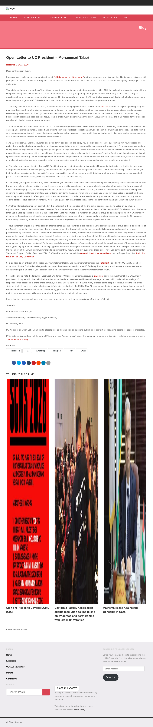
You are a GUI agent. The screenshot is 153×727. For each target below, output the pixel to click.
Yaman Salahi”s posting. (17, 339)
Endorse (14, 18)
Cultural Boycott (60, 18)
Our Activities (110, 18)
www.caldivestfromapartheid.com (95, 253)
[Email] (48, 363)
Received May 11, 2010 (17, 65)
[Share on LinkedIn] (43, 363)
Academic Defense (86, 18)
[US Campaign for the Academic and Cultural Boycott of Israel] (10, 8)
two (102, 106)
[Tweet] (19, 363)
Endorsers (11, 661)
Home (9, 655)
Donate (127, 18)
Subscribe (110, 677)
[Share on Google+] (24, 363)
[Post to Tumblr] (29, 363)
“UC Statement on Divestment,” (69, 77)
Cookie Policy (78, 709)
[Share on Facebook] (14, 363)
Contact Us (11, 679)
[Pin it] (34, 363)
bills (106, 106)
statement (104, 263)
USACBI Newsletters (16, 667)
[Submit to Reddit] (38, 363)
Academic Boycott (34, 18)
